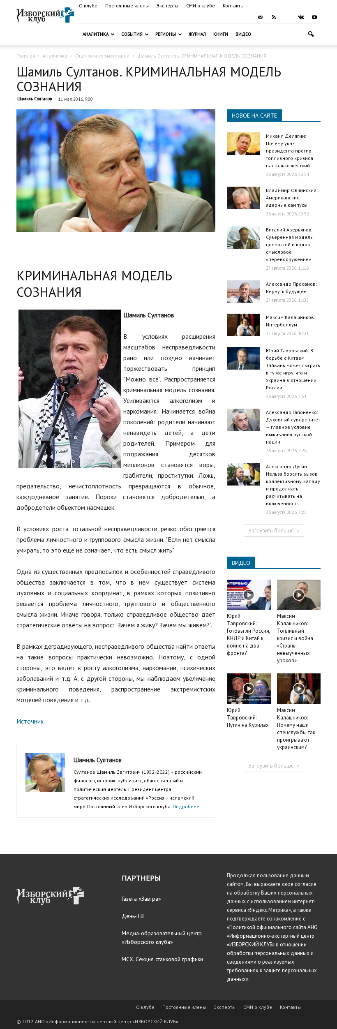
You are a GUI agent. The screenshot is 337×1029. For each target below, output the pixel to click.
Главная (25, 56)
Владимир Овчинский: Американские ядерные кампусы (292, 197)
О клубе (88, 5)
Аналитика (95, 34)
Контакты (233, 5)
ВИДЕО (241, 563)
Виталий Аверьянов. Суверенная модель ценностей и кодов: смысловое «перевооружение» (289, 244)
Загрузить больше (271, 530)
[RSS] (274, 17)
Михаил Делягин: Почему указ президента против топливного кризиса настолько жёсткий (289, 151)
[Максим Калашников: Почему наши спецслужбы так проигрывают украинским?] (299, 688)
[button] (311, 34)
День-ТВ (133, 916)
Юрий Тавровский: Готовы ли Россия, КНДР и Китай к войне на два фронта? (248, 635)
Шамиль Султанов (34, 99)
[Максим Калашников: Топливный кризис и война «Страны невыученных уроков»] (299, 595)
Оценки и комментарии (102, 56)
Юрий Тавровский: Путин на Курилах (248, 717)
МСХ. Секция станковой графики (162, 959)
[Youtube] (314, 17)
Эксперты (167, 5)
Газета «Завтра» (141, 898)
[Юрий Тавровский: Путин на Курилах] (249, 688)
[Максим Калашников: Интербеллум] (243, 325)
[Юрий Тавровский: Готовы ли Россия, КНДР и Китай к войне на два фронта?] (249, 595)
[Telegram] (287, 17)
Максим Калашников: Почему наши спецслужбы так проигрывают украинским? (296, 729)
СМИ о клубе (200, 5)
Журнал (197, 34)
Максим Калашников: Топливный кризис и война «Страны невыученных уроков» (295, 638)
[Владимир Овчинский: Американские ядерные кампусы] (243, 198)
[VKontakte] (301, 17)
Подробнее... (188, 806)
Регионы (165, 34)
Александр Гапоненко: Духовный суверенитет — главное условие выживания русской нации (293, 427)
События (132, 34)
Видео (243, 34)
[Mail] (260, 17)
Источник (30, 721)
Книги (220, 34)
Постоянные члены (127, 5)
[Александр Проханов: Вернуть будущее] (243, 291)
